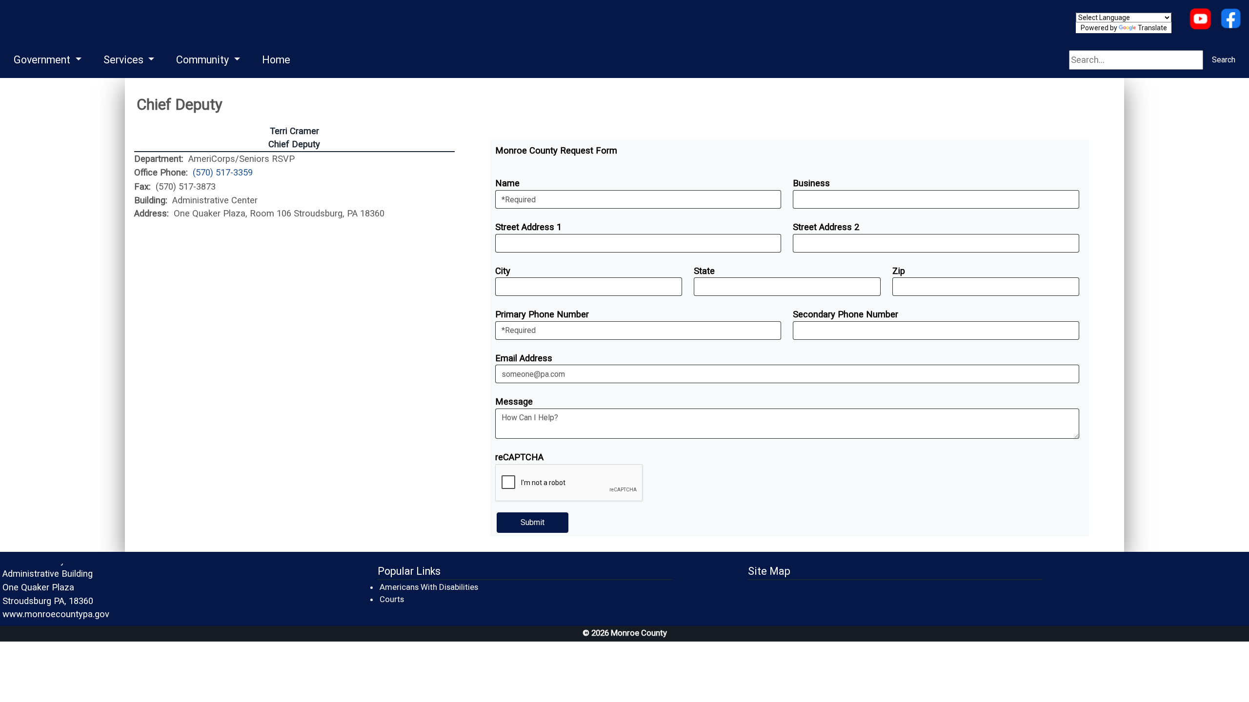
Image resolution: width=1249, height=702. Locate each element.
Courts (392, 599)
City (502, 271)
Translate (1152, 28)
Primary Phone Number (542, 314)
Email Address (523, 358)
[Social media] (1231, 20)
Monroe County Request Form (556, 150)
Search (1223, 59)
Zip (898, 271)
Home (276, 60)
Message (514, 401)
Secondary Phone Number (845, 314)
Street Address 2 (826, 227)
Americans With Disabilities (429, 587)
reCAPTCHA (519, 457)
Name (507, 183)
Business (811, 183)
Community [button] (203, 60)
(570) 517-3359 (223, 172)
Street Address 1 (528, 227)
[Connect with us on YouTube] (1200, 20)
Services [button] (124, 60)
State (704, 271)
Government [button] (43, 60)
